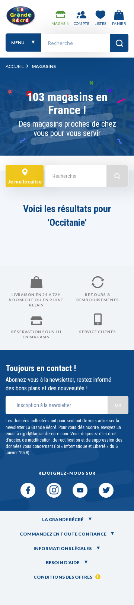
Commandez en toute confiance (63, 533)
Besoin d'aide (63, 562)
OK (118, 405)
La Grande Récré (63, 519)
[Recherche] (119, 43)
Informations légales (63, 548)
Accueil (15, 66)
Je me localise (25, 181)
